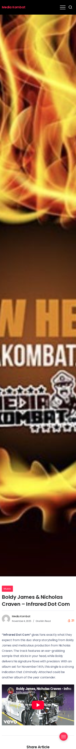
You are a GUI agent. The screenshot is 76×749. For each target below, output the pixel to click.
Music (7, 588)
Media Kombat (13, 7)
